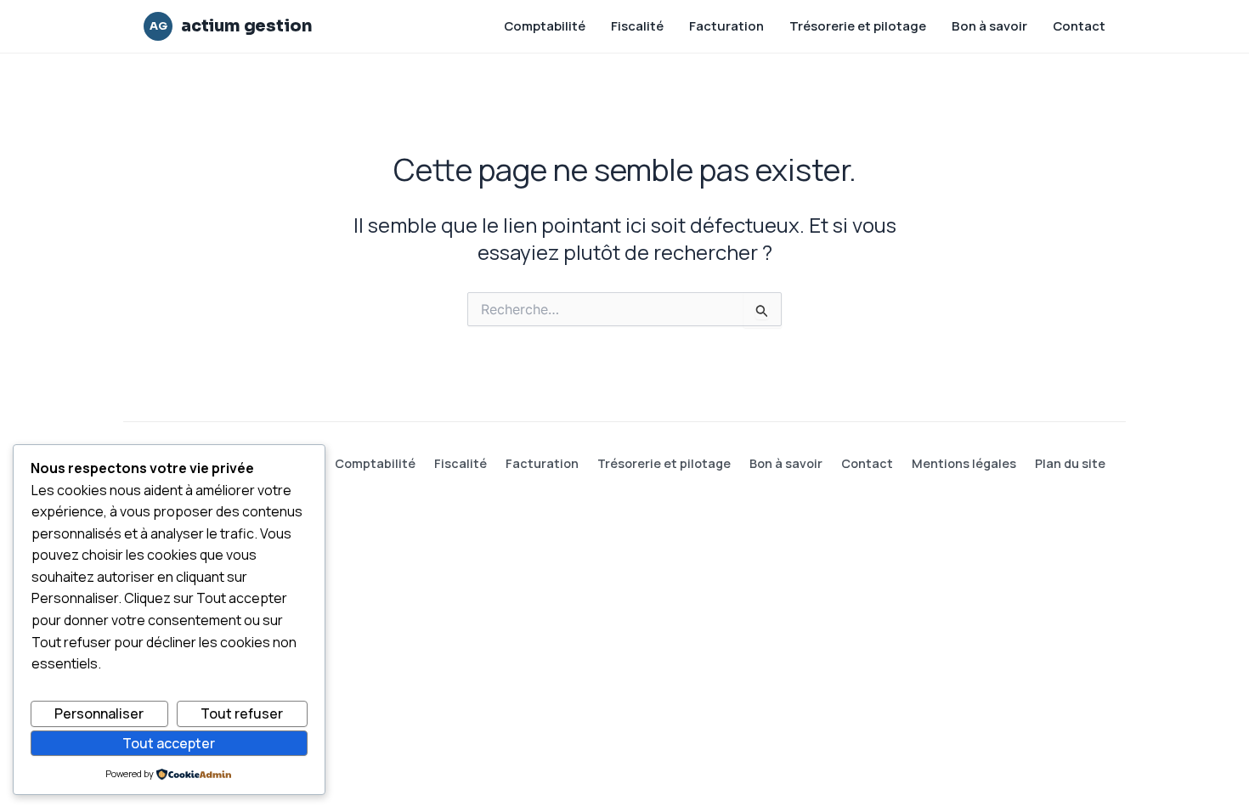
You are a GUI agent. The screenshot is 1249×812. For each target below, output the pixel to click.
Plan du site (1070, 463)
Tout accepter (168, 743)
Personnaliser (99, 713)
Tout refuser (242, 713)
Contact (1079, 25)
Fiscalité (637, 25)
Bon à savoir (989, 25)
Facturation (726, 25)
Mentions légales (964, 463)
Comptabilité (544, 25)
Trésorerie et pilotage (857, 25)
